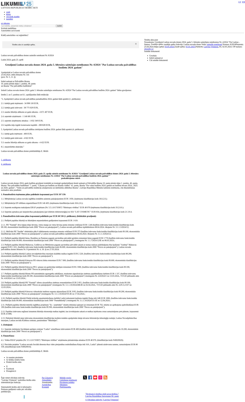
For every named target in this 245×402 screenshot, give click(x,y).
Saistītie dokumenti (152, 51)
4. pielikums (6, 164)
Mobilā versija (65, 378)
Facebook (10, 369)
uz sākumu (5, 23)
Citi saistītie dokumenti (158, 60)
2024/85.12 (148, 49)
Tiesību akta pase (151, 40)
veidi (8, 12)
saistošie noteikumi (214, 44)
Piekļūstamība (65, 387)
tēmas (8, 14)
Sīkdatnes (64, 385)
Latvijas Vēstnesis (211, 47)
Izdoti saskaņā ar (156, 58)
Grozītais (153, 56)
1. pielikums (6, 160)
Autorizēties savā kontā (10, 31)
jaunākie (9, 19)
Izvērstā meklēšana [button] (8, 28)
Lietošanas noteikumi (68, 380)
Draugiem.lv (11, 371)
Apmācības (46, 385)
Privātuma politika (67, 382)
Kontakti (45, 387)
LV (239, 2)
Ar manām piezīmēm (14, 357)
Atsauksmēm (47, 382)
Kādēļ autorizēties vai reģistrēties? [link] (14, 35)
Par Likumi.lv (47, 378)
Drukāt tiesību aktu (13, 362)
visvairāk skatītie (13, 17)
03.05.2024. (169, 47)
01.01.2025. (190, 47)
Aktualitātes (46, 380)
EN (243, 2)
